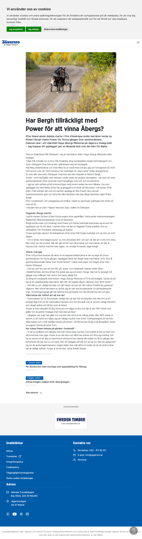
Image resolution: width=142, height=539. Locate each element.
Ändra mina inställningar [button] (56, 29)
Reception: (91, 450)
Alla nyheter (32, 393)
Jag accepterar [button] (16, 29)
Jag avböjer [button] (33, 29)
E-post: (90, 455)
